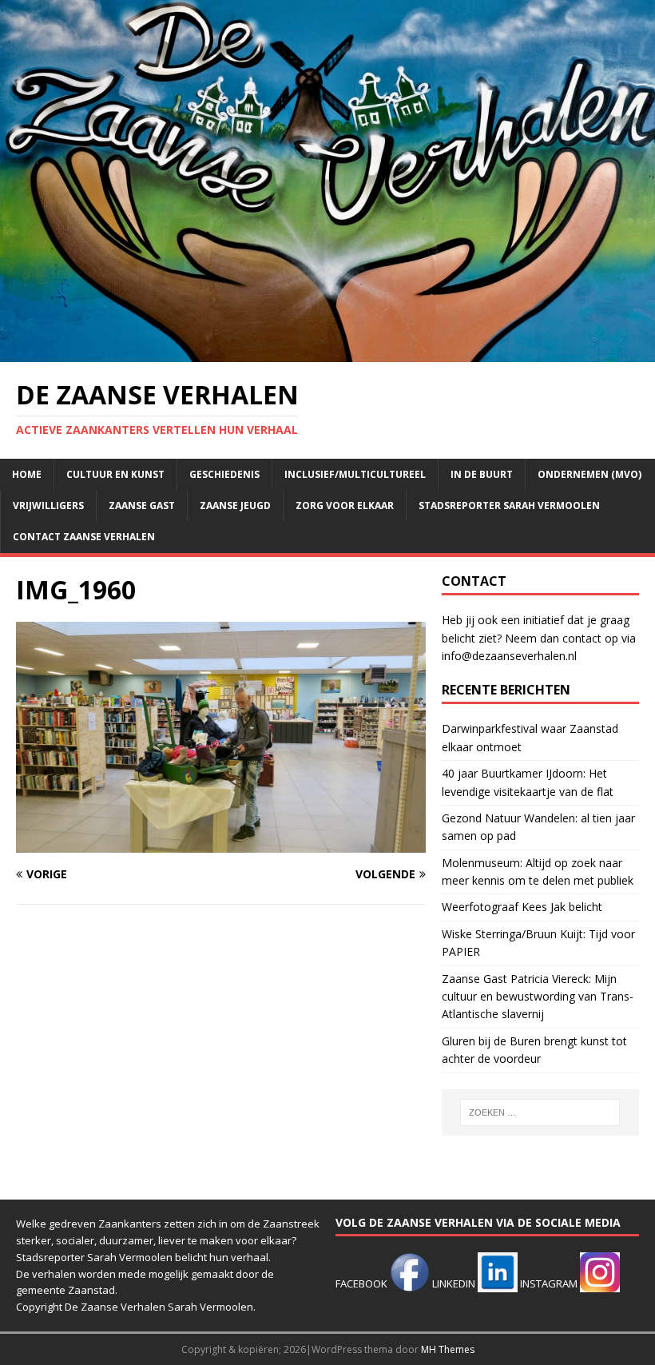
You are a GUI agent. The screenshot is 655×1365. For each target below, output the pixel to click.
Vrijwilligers (48, 505)
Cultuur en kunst (115, 474)
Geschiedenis (224, 474)
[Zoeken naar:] (540, 1112)
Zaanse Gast (142, 505)
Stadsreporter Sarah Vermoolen (509, 505)
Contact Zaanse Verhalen (84, 536)
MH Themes (447, 1349)
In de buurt (482, 474)
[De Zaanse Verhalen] (327, 352)
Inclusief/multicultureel (355, 474)
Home (27, 474)
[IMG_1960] (221, 843)
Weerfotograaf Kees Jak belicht (522, 906)
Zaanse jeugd (235, 505)
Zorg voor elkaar (345, 505)
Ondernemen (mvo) (589, 474)
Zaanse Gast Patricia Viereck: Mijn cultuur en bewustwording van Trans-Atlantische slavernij (537, 996)
